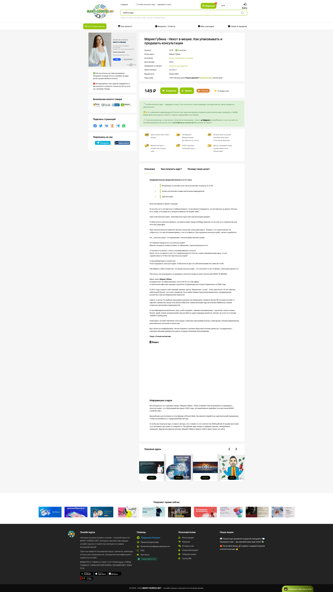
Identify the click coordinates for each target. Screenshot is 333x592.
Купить (188, 90)
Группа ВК (186, 558)
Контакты (144, 555)
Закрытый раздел (190, 550)
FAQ (142, 550)
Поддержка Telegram (150, 537)
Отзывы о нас (188, 546)
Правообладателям (149, 542)
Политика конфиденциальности (155, 546)
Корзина (186, 542)
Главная (124, 4)
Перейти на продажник (178, 66)
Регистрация (188, 537)
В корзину (171, 90)
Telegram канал (189, 554)
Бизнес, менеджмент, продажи (181, 58)
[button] (297, 589)
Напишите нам (205, 78)
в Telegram (205, 120)
